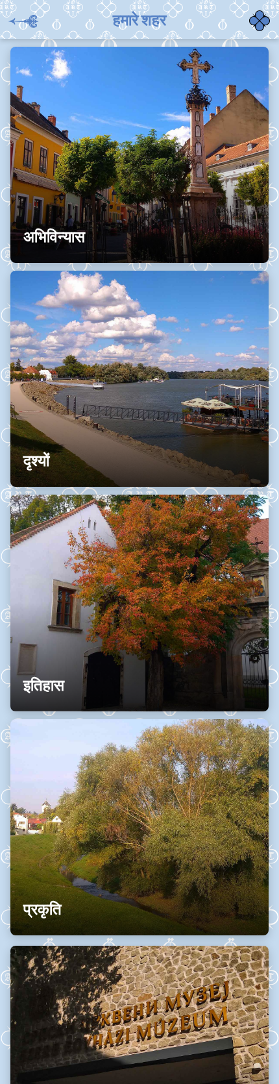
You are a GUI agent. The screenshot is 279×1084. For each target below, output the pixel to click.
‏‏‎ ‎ (250, 13)
